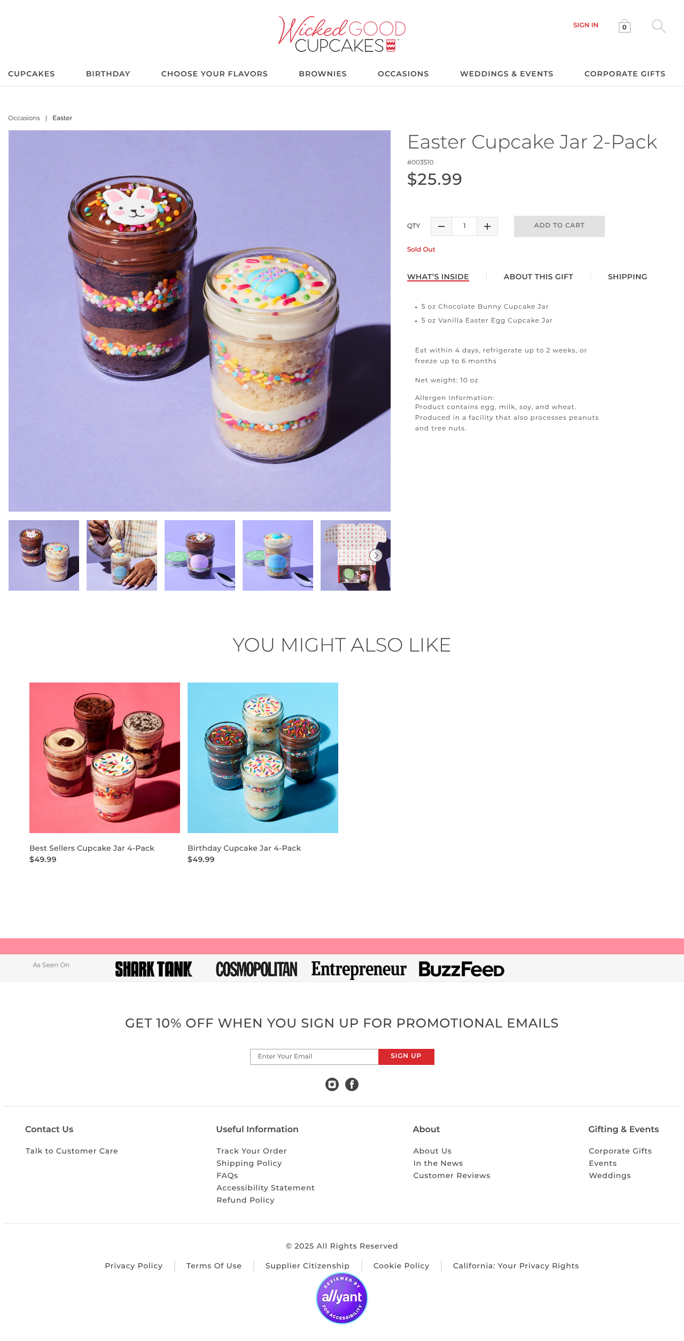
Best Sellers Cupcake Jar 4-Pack (91, 848)
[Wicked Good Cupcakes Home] (342, 34)
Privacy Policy (134, 1266)
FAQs (227, 1175)
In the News (438, 1163)
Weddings (610, 1175)
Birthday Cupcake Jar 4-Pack (244, 848)
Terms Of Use (214, 1266)
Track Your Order (251, 1151)
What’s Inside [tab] (438, 276)
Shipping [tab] (628, 276)
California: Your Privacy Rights (516, 1266)
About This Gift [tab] (538, 276)
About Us (432, 1151)
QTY (414, 226)
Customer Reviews (452, 1175)
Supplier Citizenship (308, 1266)
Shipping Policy (249, 1163)
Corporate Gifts (620, 1151)
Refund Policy (245, 1200)
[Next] (376, 555)
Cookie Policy (402, 1266)
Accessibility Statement (265, 1188)
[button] (586, 25)
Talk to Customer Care (72, 1151)
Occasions (24, 118)
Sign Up (406, 1056)
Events (603, 1163)
